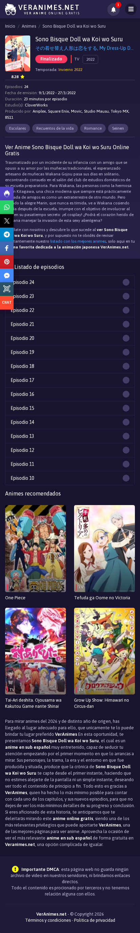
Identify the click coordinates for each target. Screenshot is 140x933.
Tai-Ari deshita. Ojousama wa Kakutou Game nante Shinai (33, 703)
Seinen (118, 128)
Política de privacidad (94, 920)
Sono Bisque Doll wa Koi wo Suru (74, 26)
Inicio (10, 26)
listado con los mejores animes (78, 241)
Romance (93, 128)
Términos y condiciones (48, 920)
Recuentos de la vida (55, 128)
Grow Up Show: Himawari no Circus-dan (101, 703)
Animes (29, 26)
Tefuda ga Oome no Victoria (102, 597)
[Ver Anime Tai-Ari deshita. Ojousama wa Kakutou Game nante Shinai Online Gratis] (35, 651)
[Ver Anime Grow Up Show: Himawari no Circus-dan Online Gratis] (104, 651)
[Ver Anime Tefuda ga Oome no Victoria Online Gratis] (104, 548)
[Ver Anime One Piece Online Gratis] (35, 548)
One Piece (15, 597)
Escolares (17, 128)
